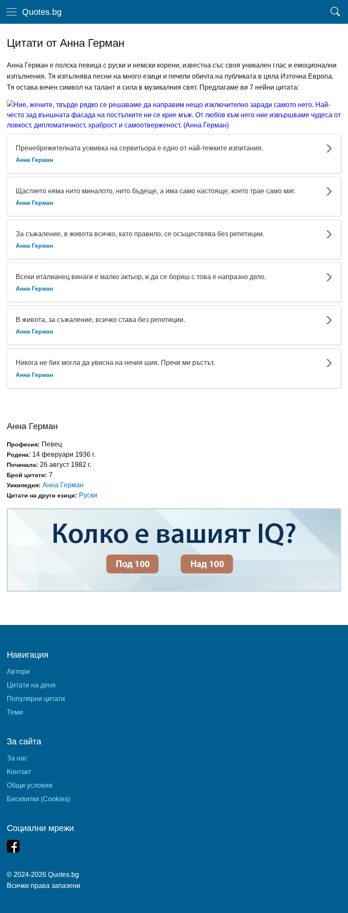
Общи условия (30, 785)
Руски (88, 495)
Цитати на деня (31, 685)
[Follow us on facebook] (13, 846)
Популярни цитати (36, 698)
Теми (15, 712)
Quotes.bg (42, 12)
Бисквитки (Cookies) (38, 799)
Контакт (19, 771)
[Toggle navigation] (11, 12)
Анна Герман (63, 485)
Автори (18, 671)
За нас (17, 758)
